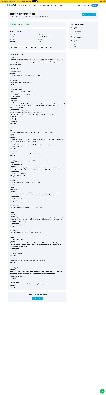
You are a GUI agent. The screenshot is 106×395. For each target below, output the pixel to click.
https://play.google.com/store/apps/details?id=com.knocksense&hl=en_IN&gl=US (32, 132)
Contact (60, 5)
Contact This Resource (88, 14)
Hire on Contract (22, 5)
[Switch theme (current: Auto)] (85, 5)
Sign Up (94, 5)
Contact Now (37, 298)
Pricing (55, 5)
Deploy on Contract (32, 5)
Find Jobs (49, 5)
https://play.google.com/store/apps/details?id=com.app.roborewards (29, 161)
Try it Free (35, 1)
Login (89, 5)
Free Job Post (42, 5)
